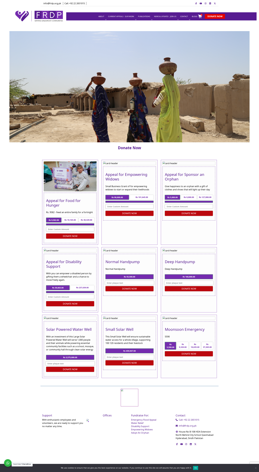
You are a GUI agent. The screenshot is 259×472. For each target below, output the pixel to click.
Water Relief (137, 423)
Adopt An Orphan (140, 432)
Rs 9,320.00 (183, 345)
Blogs (194, 16)
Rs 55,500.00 (129, 276)
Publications (144, 16)
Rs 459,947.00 (129, 351)
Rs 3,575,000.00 (70, 357)
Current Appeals (115, 16)
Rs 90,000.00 (117, 197)
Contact (184, 16)
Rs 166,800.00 (189, 276)
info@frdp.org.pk (52, 3)
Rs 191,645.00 (142, 197)
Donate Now (214, 16)
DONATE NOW (70, 236)
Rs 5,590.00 (170, 345)
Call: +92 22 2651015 (74, 3)
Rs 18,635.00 (195, 345)
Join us (173, 16)
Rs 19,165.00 (70, 220)
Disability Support (140, 426)
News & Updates (161, 16)
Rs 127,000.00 (205, 197)
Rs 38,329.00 (86, 220)
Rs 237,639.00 (82, 287)
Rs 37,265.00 (207, 345)
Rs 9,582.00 (54, 220)
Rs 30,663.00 (58, 287)
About (101, 16)
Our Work (129, 16)
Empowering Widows (142, 429)
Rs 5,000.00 (172, 197)
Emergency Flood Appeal (143, 419)
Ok (195, 468)
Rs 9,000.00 (189, 197)
